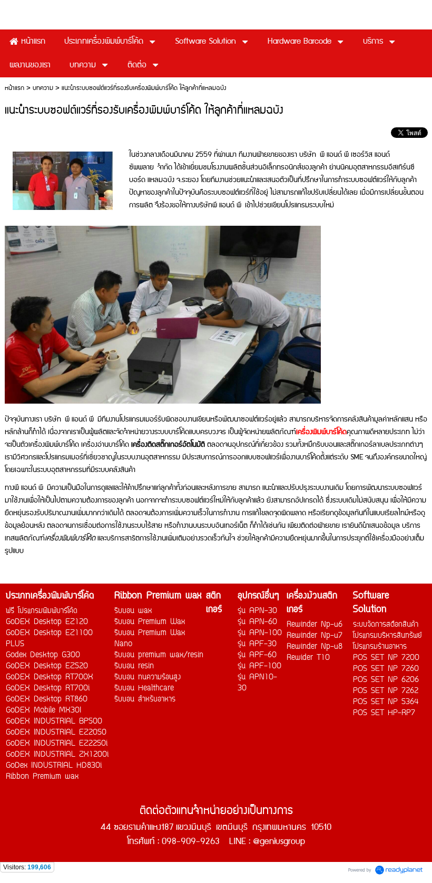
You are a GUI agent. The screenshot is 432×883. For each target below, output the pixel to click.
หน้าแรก (14, 88)
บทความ (43, 88)
